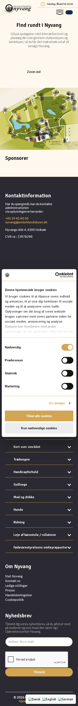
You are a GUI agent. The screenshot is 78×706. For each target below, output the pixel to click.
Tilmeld (39, 672)
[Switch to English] (49, 699)
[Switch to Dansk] (34, 699)
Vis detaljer (57, 403)
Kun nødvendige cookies (39, 428)
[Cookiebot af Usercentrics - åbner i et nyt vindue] (55, 275)
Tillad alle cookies (39, 416)
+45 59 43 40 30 (16, 218)
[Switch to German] (65, 699)
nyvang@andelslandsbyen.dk (26, 222)
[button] (59, 12)
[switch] (67, 360)
